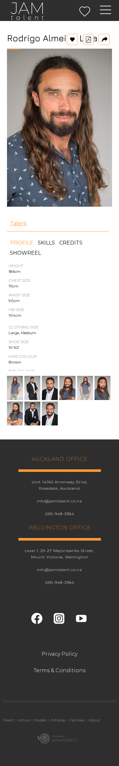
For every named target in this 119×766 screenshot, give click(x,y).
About (94, 720)
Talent (18, 223)
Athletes (57, 720)
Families (76, 720)
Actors (24, 720)
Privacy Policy (59, 654)
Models (40, 720)
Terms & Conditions (59, 670)
